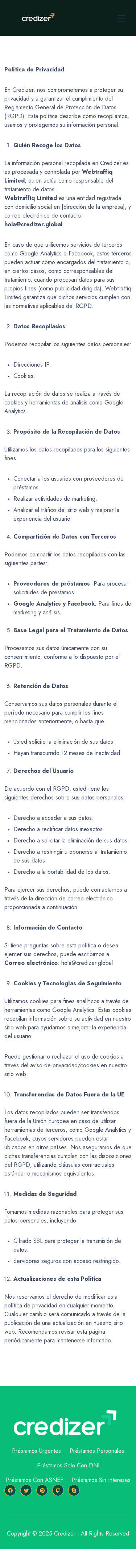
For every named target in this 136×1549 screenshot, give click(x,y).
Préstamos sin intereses (101, 1479)
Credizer (64, 1533)
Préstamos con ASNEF (34, 1479)
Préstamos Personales (97, 1450)
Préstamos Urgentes (36, 1450)
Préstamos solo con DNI (68, 1465)
